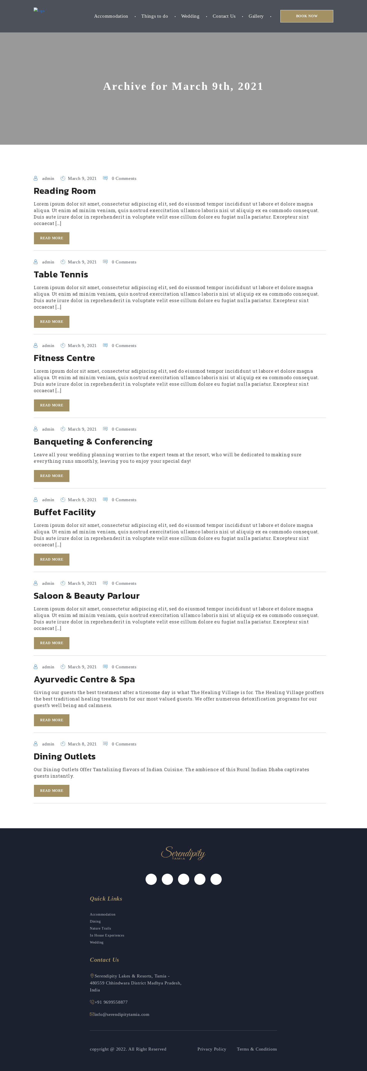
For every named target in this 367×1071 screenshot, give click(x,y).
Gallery (256, 16)
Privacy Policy (211, 1049)
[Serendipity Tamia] (39, 11)
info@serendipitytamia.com (122, 1014)
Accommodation (111, 16)
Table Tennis (61, 274)
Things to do (154, 16)
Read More (51, 238)
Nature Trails (100, 928)
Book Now (307, 16)
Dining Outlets (65, 756)
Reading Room (65, 190)
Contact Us (224, 16)
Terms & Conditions (257, 1049)
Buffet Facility (65, 512)
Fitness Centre (64, 357)
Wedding (190, 16)
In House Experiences (107, 935)
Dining (95, 921)
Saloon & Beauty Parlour (87, 595)
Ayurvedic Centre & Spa (84, 679)
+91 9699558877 (111, 1002)
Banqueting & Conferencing (93, 441)
